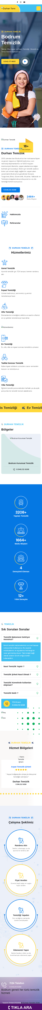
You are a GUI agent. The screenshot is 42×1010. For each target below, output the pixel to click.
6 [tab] (6, 793)
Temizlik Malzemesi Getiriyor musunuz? (17, 638)
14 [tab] (27, 793)
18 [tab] (38, 793)
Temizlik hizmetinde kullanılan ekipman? (17, 684)
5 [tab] (3, 793)
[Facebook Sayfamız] (17, 2)
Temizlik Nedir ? (11, 693)
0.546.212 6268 (10, 190)
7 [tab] (9, 793)
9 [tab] (14, 793)
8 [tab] (11, 793)
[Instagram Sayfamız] (20, 2)
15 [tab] (30, 793)
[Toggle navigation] (38, 8)
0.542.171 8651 (9, 61)
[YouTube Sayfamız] (24, 2)
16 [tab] (33, 793)
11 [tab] (19, 793)
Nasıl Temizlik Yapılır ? (14, 666)
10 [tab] (17, 793)
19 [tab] (41, 793)
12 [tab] (22, 793)
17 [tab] (36, 793)
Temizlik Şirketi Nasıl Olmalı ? (17, 674)
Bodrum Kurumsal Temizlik (21, 463)
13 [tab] (25, 793)
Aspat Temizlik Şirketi (21, 767)
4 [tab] (1, 793)
